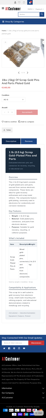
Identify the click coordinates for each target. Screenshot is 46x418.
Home (4, 31)
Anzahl (4, 107)
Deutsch (39, 9)
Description (11, 141)
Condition (5, 95)
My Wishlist (19, 2)
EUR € (30, 9)
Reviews (29, 141)
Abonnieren (36, 343)
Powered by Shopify (32, 407)
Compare (24, 2)
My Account (14, 2)
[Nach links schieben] (18, 73)
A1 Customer (18, 407)
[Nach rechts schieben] (27, 73)
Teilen (8, 130)
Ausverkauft (27, 112)
